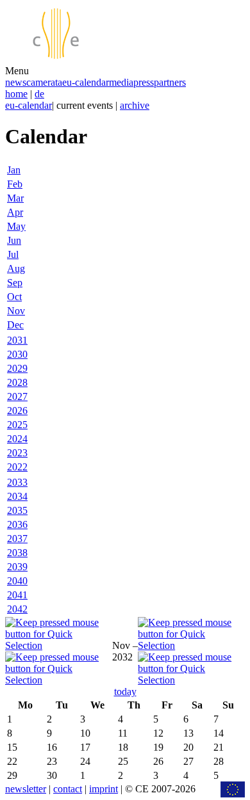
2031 (17, 340)
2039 (17, 566)
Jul (13, 254)
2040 (17, 580)
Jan (14, 169)
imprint (103, 788)
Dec (15, 324)
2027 (17, 396)
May (16, 226)
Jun (14, 240)
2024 (17, 438)
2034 (17, 496)
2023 (17, 452)
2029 (17, 368)
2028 (17, 382)
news (15, 82)
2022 (17, 466)
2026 (17, 410)
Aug (16, 268)
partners (170, 82)
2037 (17, 538)
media (121, 82)
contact (67, 788)
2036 (17, 524)
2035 (17, 510)
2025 (17, 424)
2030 (17, 354)
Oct (14, 296)
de (39, 93)
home (16, 93)
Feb (14, 184)
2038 (17, 552)
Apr (15, 212)
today (125, 691)
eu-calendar (85, 82)
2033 (17, 482)
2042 (17, 609)
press (143, 82)
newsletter (25, 788)
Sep (14, 282)
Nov (16, 310)
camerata (44, 82)
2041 (17, 594)
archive (134, 105)
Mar (15, 198)
